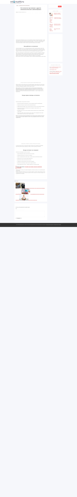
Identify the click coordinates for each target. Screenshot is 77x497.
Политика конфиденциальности (49, 224)
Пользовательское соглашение (57, 224)
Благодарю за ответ (53, 69)
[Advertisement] (30, 99)
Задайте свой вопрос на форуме (54, 73)
